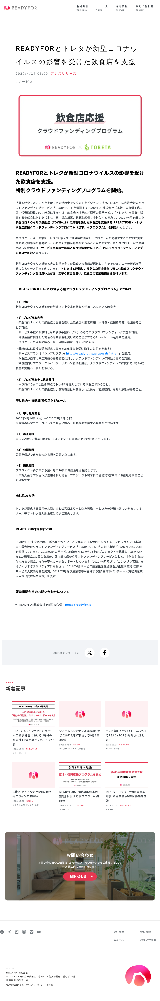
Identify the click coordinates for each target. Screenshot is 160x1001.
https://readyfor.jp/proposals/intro (91, 353)
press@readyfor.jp (78, 604)
